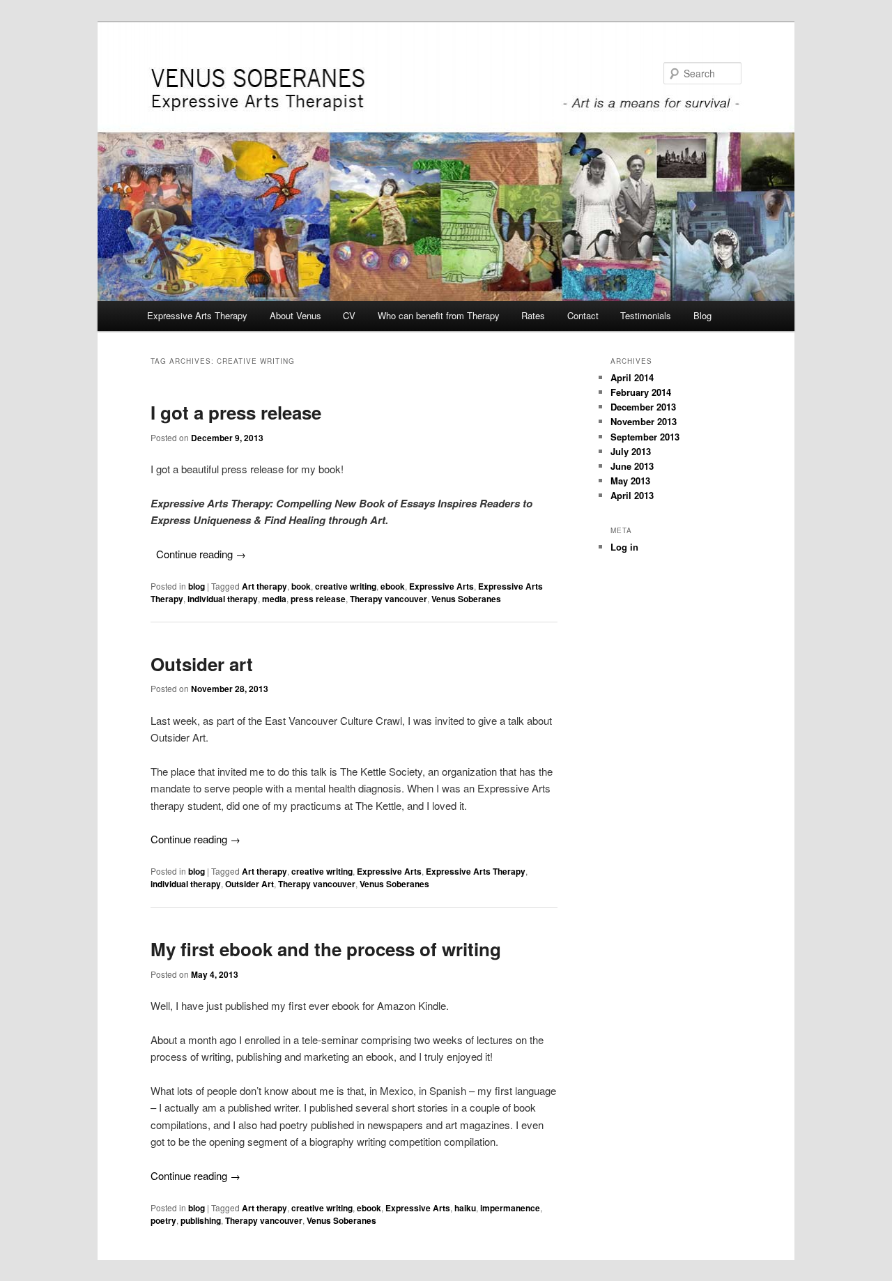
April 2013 (632, 495)
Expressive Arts (441, 586)
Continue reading (201, 553)
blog (196, 586)
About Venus (295, 315)
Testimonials (645, 315)
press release (318, 598)
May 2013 (630, 480)
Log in (624, 546)
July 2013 (630, 451)
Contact (583, 315)
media (274, 598)
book (301, 586)
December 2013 (643, 406)
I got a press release (236, 412)
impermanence (510, 1208)
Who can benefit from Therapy (439, 315)
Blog (702, 315)
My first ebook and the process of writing (326, 949)
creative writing (345, 586)
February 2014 (640, 392)
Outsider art (202, 664)
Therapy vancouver (388, 598)
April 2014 (632, 377)
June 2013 (632, 466)
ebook (392, 586)
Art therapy (264, 586)
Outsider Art (249, 883)
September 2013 (644, 436)
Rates (533, 315)
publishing (200, 1220)
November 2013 (643, 421)
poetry (163, 1220)
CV (349, 315)
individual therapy (222, 598)
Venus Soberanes (466, 598)
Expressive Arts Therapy (197, 315)
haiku (465, 1208)
